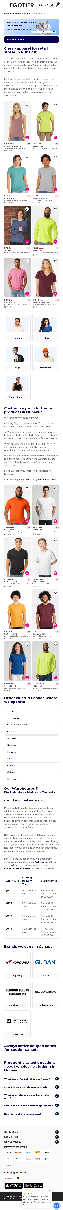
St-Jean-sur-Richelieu (17, 725)
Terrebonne (13, 718)
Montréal (11, 752)
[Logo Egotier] (23, 5)
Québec (11, 765)
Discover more (15, 39)
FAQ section (42, 862)
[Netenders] (10, 1196)
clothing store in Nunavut (42, 479)
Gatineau (11, 772)
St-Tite (10, 711)
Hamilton (12, 779)
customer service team (17, 868)
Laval (10, 758)
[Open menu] (7, 5)
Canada (17, 13)
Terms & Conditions (11, 1199)
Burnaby (11, 738)
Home (7, 13)
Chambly (11, 731)
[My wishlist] (46, 5)
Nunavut (28, 13)
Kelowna (11, 745)
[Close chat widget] (49, 1190)
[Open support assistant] (56, 1205)
